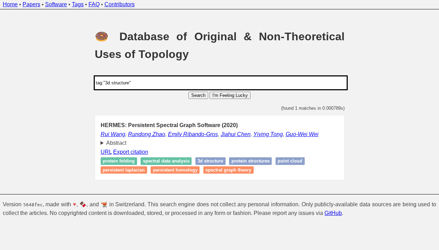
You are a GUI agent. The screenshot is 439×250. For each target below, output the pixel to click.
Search (198, 95)
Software (56, 4)
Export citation (130, 152)
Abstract (116, 143)
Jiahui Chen (236, 134)
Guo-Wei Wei (302, 134)
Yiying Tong (268, 134)
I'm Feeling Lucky (230, 95)
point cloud (290, 161)
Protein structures (250, 161)
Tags (78, 4)
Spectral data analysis (166, 161)
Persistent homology (175, 170)
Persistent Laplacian (124, 170)
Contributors (119, 4)
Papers (31, 4)
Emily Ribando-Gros (193, 134)
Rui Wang (113, 134)
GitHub (333, 213)
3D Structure (210, 161)
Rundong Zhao (146, 134)
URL (106, 152)
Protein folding (119, 161)
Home (10, 4)
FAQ (94, 4)
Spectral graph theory (228, 170)
